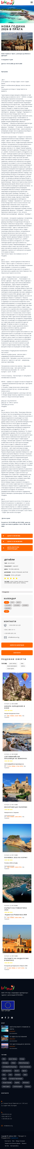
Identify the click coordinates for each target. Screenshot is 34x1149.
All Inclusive (26, 1082)
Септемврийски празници (9, 1067)
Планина (27, 1086)
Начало (13, 12)
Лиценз (24, 1143)
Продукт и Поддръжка (13, 1137)
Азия (10, 1074)
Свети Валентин (7, 1070)
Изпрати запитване (17, 645)
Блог (3, 1023)
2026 (6, 611)
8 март (13, 1063)
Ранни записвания (12, 666)
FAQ (13, 1141)
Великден (5, 1063)
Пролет (17, 1070)
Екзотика (17, 1074)
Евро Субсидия (5, 1010)
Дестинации (21, 12)
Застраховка (14, 1146)
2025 (6, 602)
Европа (23, 666)
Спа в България (17, 1086)
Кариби (17, 1082)
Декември (7, 608)
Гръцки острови (7, 1082)
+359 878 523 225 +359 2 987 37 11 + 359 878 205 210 (12, 629)
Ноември (25, 605)
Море (4, 1078)
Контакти (17, 653)
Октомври (16, 605)
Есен (4, 1074)
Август (18, 602)
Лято (4, 1059)
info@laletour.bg (13, 637)
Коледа (22, 1059)
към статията (13, 1033)
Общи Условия (20, 1141)
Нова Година (10, 668)
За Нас (7, 1146)
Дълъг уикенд (13, 663)
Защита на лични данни (12, 1143)
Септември (8, 605)
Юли (12, 602)
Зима (22, 663)
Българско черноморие (16, 1078)
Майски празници (23, 1063)
